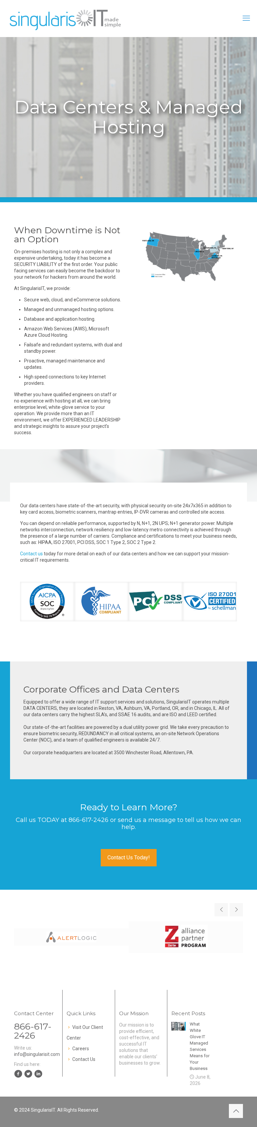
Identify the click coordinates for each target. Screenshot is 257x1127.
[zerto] (186, 937)
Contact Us (83, 1059)
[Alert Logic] (71, 937)
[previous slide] (221, 909)
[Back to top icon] (236, 1111)
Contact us (31, 553)
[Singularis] (66, 18)
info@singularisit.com (37, 1054)
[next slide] (236, 909)
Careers (80, 1048)
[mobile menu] (246, 18)
